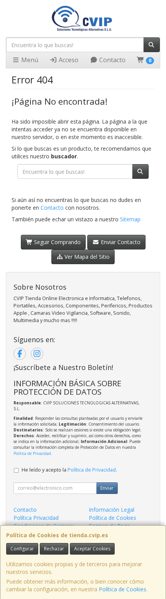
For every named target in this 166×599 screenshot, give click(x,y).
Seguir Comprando (56, 242)
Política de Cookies (122, 589)
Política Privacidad (36, 517)
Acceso (67, 60)
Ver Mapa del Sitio (86, 256)
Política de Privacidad (32, 453)
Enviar (106, 488)
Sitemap (130, 219)
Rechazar (54, 548)
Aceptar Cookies (92, 548)
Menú (29, 60)
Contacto (111, 60)
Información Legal (111, 509)
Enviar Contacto (120, 242)
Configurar (22, 548)
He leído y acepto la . (69, 470)
